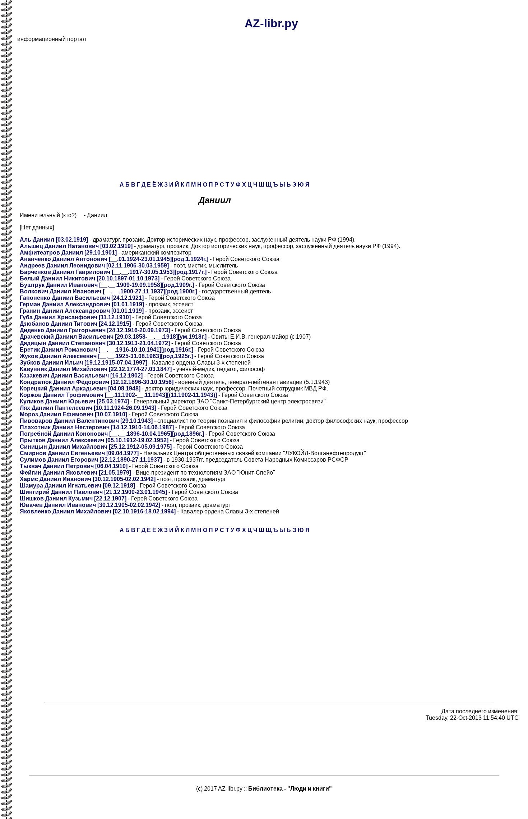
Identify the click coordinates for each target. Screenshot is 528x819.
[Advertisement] (232, 98)
